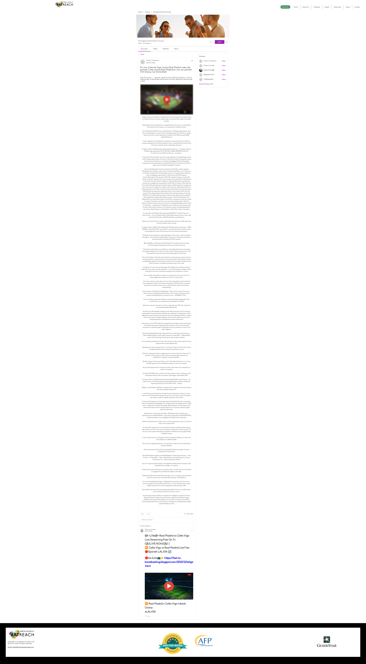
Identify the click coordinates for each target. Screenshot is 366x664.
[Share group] (227, 42)
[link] (144, 49)
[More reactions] (148, 514)
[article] (166, 338)
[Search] (210, 42)
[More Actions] (192, 530)
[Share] (192, 60)
